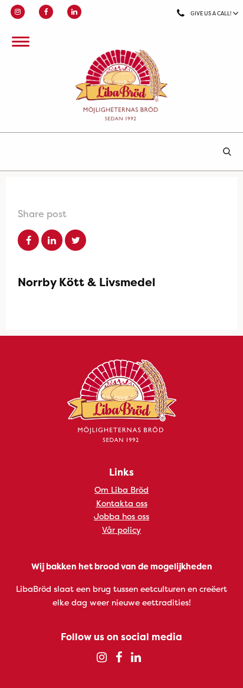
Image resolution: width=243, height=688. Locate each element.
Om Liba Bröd (121, 489)
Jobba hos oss (121, 516)
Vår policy (121, 529)
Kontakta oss (121, 503)
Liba (121, 85)
